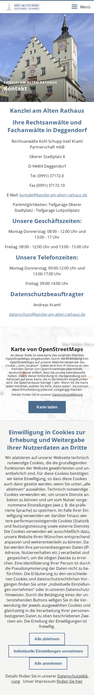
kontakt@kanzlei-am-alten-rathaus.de (53, 195)
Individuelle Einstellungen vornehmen (48, 651)
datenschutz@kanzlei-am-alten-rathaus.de (47, 314)
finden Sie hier (70, 681)
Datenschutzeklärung (67, 394)
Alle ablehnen (47, 639)
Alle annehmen (48, 663)
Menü (85, 7)
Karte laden (47, 407)
